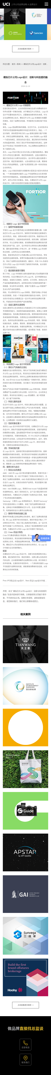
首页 (13, 64)
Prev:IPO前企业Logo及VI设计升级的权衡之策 (21, 581)
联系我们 (25, 1062)
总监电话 (25, 1047)
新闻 (18, 64)
